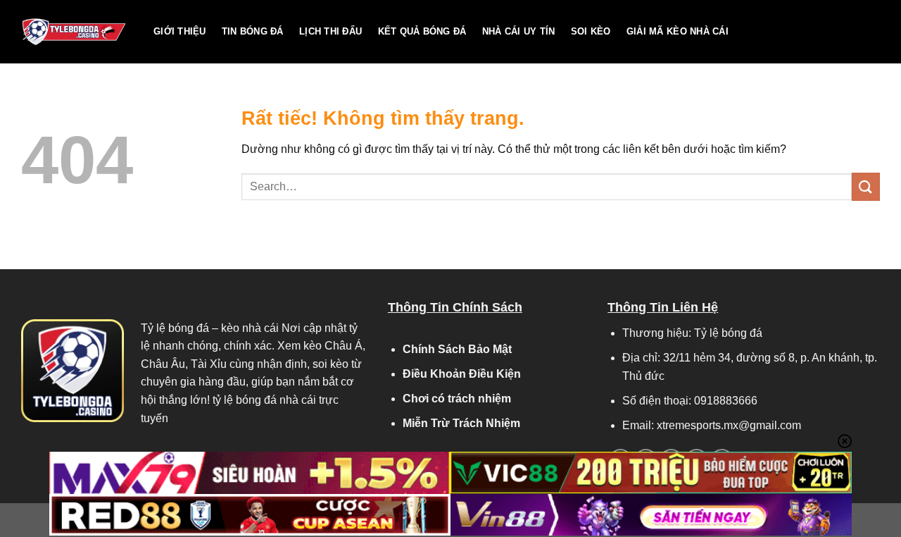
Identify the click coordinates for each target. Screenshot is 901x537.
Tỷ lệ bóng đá (175, 328)
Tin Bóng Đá (253, 31)
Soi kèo (591, 31)
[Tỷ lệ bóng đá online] (76, 31)
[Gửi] (866, 186)
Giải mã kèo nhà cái (677, 31)
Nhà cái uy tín (518, 31)
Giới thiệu (179, 31)
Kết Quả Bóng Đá (422, 31)
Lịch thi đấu (330, 31)
